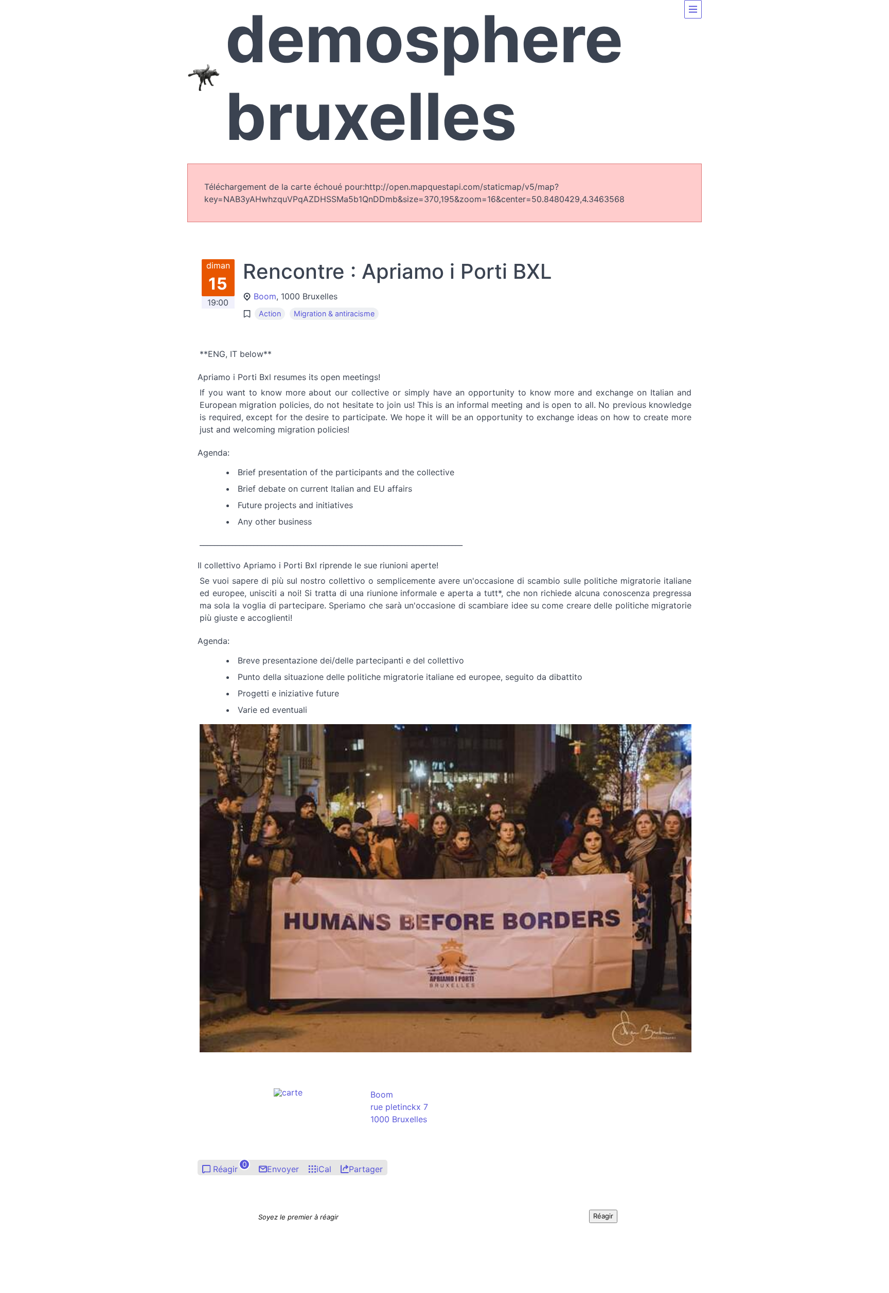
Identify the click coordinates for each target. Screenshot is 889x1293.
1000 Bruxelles (398, 1119)
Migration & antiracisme (334, 313)
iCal (323, 1169)
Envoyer (283, 1169)
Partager (366, 1169)
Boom (265, 296)
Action (270, 313)
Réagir (225, 1169)
